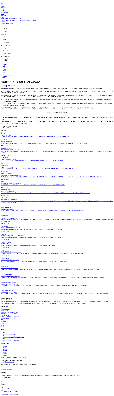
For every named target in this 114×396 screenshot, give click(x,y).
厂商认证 (21, 20)
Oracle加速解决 (7, 167)
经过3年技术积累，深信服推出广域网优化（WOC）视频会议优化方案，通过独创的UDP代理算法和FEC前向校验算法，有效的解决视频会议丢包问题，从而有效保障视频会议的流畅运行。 (44, 285)
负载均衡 (3, 197)
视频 (4, 66)
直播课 (14, 18)
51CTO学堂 (6, 340)
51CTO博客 (6, 337)
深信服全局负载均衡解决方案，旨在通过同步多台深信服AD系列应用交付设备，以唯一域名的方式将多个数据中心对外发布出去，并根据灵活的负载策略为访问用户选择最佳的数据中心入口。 (45, 193)
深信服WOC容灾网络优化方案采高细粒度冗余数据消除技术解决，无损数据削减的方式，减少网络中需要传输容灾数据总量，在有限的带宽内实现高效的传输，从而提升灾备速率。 (42, 253)
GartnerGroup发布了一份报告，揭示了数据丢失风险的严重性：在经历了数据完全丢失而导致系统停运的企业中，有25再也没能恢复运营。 (32, 160)
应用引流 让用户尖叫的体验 (11, 183)
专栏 (10, 23)
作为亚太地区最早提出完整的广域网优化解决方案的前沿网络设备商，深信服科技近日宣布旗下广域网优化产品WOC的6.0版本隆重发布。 (33, 237)
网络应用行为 (7, 266)
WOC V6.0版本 (7, 242)
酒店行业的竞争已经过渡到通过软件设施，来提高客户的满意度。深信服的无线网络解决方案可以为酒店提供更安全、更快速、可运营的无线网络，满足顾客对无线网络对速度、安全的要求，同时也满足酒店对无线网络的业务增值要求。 (55, 293)
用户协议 (5, 353)
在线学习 (3, 22)
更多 (7, 306)
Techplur (14, 334)
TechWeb (28, 375)
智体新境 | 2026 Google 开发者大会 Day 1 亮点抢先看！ (74, 303)
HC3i (11, 334)
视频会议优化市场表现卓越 (9, 284)
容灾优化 (6, 141)
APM (5, 234)
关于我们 (5, 346)
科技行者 (24, 375)
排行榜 (8, 18)
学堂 (2, 4)
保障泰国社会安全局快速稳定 (10, 276)
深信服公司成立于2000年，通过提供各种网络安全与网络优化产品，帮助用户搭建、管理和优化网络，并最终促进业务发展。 (30, 245)
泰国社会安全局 (7, 282)
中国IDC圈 (66, 375)
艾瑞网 (31, 375)
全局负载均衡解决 (7, 191)
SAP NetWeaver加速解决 (9, 199)
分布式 (2, 226)
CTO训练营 (17, 340)
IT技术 (24, 20)
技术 (5, 226)
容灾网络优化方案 (8, 148)
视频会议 (8, 290)
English (4, 352)
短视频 (11, 18)
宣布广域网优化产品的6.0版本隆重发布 (12, 235)
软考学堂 (18, 18)
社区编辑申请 (4, 76)
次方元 (79, 375)
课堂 (8, 23)
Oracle (5, 173)
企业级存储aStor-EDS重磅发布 (11, 175)
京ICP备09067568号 (9, 362)
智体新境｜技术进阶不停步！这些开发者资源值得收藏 (13, 301)
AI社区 (4, 69)
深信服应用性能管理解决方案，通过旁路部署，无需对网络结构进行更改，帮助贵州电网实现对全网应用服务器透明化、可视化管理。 (32, 229)
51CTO (4, 334)
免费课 (2, 9)
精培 (10, 340)
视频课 (2, 18)
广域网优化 (3, 258)
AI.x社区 (22, 337)
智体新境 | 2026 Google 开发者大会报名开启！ (86, 301)
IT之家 (49, 375)
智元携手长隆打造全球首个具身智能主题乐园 (24, 303)
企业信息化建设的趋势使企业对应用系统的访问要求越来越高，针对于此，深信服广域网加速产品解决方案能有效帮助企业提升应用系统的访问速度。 (35, 136)
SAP (10, 207)
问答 (6, 23)
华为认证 (16, 20)
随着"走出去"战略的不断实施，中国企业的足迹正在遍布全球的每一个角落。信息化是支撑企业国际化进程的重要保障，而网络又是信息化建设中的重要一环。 (37, 169)
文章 (2, 23)
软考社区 (3, 7)
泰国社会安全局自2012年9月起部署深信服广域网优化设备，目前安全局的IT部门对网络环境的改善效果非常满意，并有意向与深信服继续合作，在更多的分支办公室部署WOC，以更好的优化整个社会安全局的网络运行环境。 (53, 277)
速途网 (38, 375)
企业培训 (3, 10)
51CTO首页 (3, 1)
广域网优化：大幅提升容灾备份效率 (11, 252)
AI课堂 (2, 14)
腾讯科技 (7, 375)
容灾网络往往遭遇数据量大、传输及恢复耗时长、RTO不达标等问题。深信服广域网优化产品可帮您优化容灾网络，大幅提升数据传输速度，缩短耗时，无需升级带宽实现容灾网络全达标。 (44, 143)
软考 (9, 20)
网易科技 (11, 375)
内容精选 (5, 64)
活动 (4, 72)
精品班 (2, 6)
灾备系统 (7, 274)
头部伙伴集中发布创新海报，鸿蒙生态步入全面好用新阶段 (62, 301)
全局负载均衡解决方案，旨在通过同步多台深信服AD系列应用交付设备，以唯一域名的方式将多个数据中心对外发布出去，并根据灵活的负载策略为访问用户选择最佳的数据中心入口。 (44, 210)
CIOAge (8, 334)
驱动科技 (19, 375)
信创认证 (12, 20)
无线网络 (6, 157)
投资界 (76, 375)
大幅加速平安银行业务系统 (10, 149)
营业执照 (3, 369)
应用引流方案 (4, 189)
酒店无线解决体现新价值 (9, 292)
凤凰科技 (15, 375)
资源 (4, 23)
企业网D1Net (72, 375)
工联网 (52, 375)
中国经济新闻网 (44, 375)
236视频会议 (61, 375)
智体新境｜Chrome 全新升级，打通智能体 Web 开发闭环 (48, 303)
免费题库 (34, 20)
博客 (2, 3)
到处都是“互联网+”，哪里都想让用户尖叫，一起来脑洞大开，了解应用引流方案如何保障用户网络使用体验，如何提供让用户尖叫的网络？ (33, 185)
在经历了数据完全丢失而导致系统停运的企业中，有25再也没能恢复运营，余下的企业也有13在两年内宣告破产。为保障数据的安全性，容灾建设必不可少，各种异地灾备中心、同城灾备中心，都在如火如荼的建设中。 (51, 269)
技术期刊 (5, 70)
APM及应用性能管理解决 (10, 227)
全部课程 (3, 20)
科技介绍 (4, 244)
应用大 (6, 135)
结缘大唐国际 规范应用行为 (10, 260)
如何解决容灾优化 (8, 159)
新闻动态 (5, 347)
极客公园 (56, 375)
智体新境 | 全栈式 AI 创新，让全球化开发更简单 (37, 301)
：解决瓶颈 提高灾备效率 (9, 268)
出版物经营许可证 (9, 369)
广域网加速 (9, 173)
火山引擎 (83, 375)
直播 (12, 23)
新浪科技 (3, 375)
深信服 (2, 127)
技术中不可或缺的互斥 (10, 218)
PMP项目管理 (29, 20)
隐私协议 (5, 355)
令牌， (7, 226)
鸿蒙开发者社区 (4, 12)
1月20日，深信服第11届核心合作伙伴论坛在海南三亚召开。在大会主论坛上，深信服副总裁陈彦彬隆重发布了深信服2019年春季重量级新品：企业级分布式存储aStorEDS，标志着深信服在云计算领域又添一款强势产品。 (51, 177)
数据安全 (3, 274)
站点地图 (5, 349)
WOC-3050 (6, 127)
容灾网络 (6, 165)
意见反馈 (5, 350)
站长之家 (35, 375)
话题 (4, 67)
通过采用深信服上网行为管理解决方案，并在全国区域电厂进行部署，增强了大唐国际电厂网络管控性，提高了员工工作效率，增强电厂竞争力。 (34, 261)
